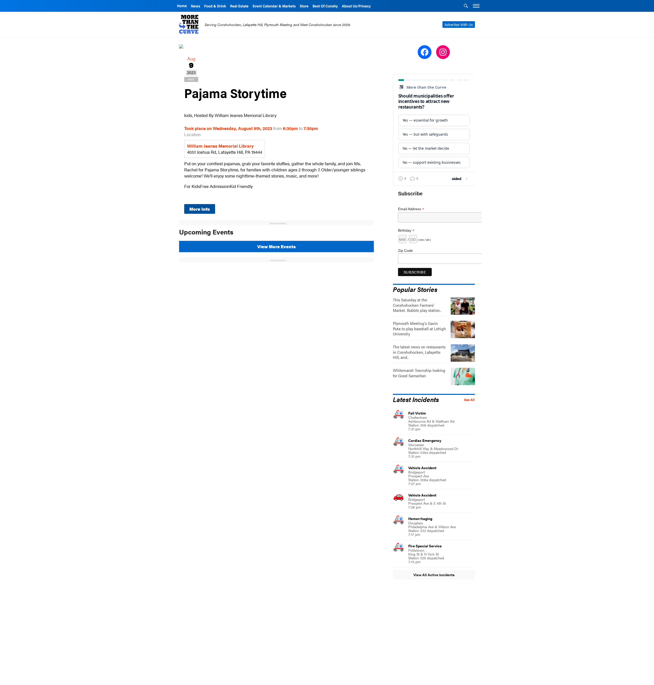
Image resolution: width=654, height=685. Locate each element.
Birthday (406, 230)
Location (192, 134)
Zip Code (405, 251)
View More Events (276, 246)
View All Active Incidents (433, 574)
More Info (199, 209)
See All (469, 399)
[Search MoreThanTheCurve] (466, 6)
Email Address (411, 209)
